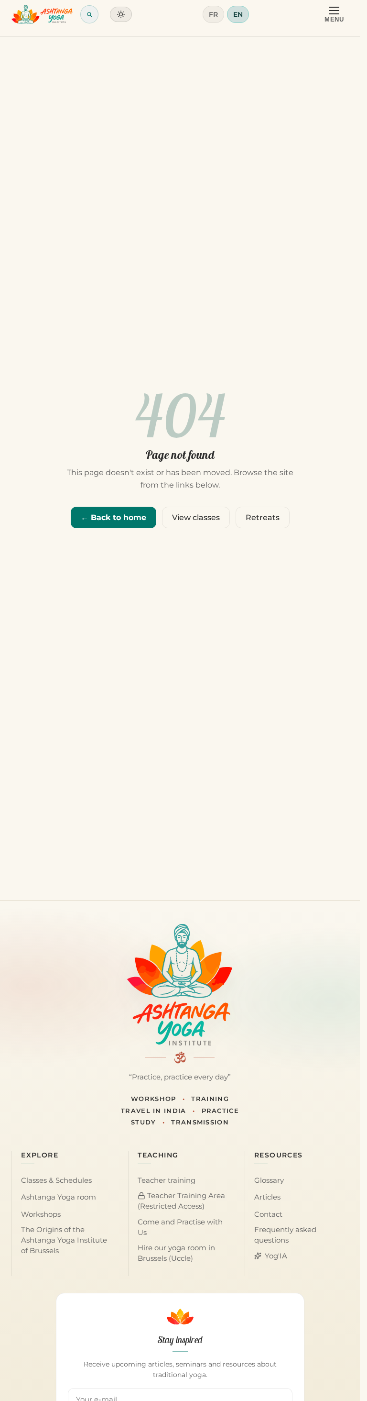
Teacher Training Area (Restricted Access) (181, 1201)
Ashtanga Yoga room (58, 1197)
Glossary (269, 1180)
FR (213, 14)
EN (238, 14)
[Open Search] (89, 14)
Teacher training (166, 1180)
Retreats (263, 517)
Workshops (41, 1214)
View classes (196, 517)
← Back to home (113, 517)
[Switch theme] (121, 14)
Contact (268, 1214)
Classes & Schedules (56, 1180)
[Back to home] (42, 14)
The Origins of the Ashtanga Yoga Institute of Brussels (64, 1240)
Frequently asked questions (285, 1235)
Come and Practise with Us (180, 1227)
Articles (267, 1197)
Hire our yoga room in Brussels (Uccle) (176, 1253)
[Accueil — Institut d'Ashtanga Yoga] (179, 984)
